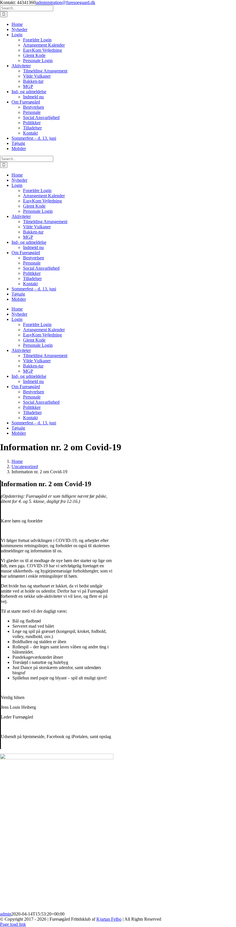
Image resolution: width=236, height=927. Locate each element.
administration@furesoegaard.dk (65, 2)
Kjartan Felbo (108, 919)
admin (5, 913)
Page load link (13, 924)
